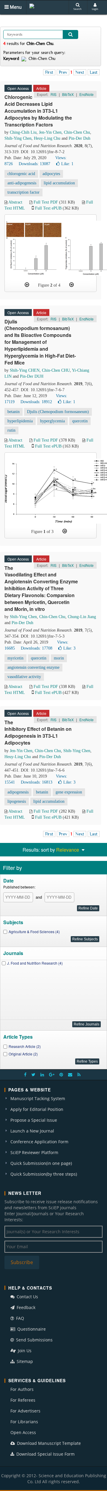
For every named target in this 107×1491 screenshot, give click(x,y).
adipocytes (51, 173)
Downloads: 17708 (36, 648)
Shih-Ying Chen (18, 138)
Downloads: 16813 (36, 782)
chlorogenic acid (21, 173)
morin (59, 658)
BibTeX (68, 94)
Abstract (15, 202)
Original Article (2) (23, 1053)
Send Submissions (34, 1340)
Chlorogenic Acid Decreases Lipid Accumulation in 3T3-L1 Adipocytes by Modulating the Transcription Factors (38, 111)
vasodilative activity (24, 676)
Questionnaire (31, 1329)
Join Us (24, 1350)
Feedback (25, 1307)
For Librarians (24, 1421)
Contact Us (26, 1296)
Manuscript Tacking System (37, 1098)
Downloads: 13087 (34, 164)
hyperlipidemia (20, 421)
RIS (53, 94)
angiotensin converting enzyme (33, 667)
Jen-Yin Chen (50, 132)
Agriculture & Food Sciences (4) (34, 931)
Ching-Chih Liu (23, 132)
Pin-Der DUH (31, 376)
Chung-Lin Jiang (82, 617)
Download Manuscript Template (48, 1443)
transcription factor (23, 192)
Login (95, 8)
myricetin (15, 658)
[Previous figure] (27, 284)
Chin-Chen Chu (77, 132)
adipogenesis (18, 792)
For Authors (22, 1389)
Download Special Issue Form (45, 1454)
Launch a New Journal (32, 1131)
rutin (11, 430)
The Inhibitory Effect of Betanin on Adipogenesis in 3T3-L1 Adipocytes (38, 732)
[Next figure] (71, 284)
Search (77, 8)
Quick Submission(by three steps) (43, 1174)
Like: (67, 164)
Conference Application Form (39, 1141)
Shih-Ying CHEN (25, 370)
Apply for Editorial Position (36, 1109)
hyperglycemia (52, 421)
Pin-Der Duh (79, 138)
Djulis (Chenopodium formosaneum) (58, 411)
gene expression (69, 792)
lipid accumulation (59, 183)
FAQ (19, 1318)
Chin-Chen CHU (56, 370)
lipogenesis (16, 801)
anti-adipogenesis (21, 183)
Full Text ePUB (48, 208)
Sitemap (24, 1361)
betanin (13, 411)
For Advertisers (25, 1411)
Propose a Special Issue (33, 1120)
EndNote (86, 94)
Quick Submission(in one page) (41, 1163)
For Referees (22, 1400)
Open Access (23, 1432)
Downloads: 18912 (36, 402)
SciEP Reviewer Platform (34, 1152)
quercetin (80, 421)
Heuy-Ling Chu (47, 138)
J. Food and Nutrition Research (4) (35, 963)
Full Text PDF (46, 202)
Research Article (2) (25, 1046)
